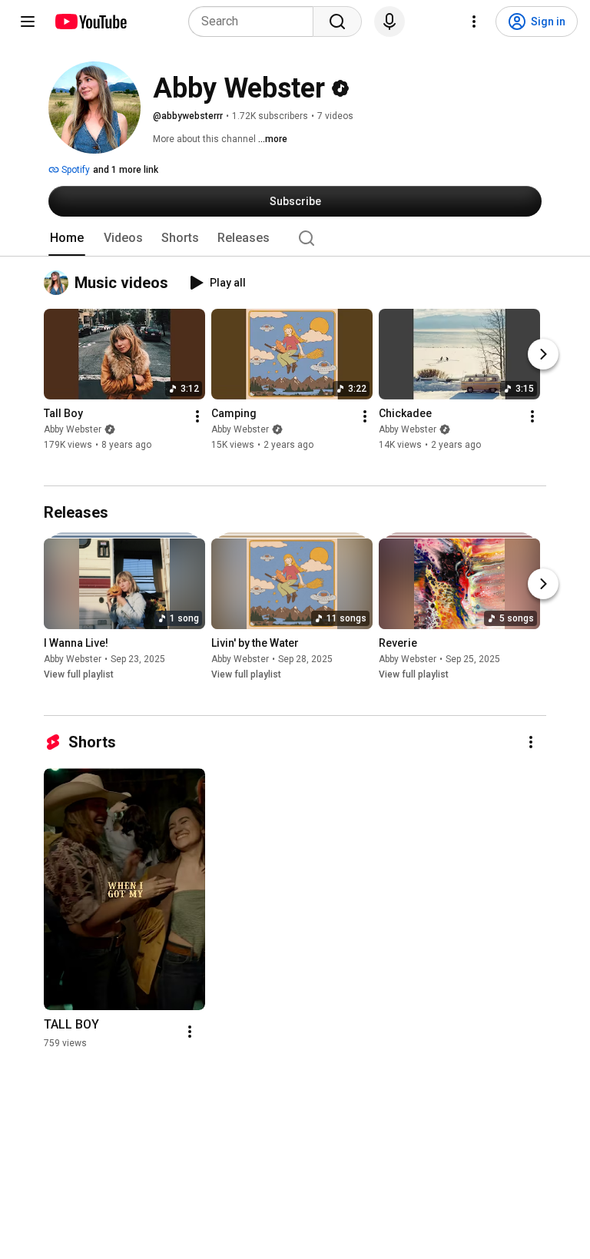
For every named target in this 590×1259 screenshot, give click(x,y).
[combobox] (255, 21)
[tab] (66, 238)
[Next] (543, 354)
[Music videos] (59, 282)
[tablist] (295, 238)
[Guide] (27, 21)
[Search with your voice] (389, 21)
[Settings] (474, 21)
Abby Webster (72, 429)
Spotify (74, 169)
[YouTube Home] (90, 21)
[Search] (337, 21)
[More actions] (197, 416)
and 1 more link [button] (125, 169)
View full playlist (79, 674)
